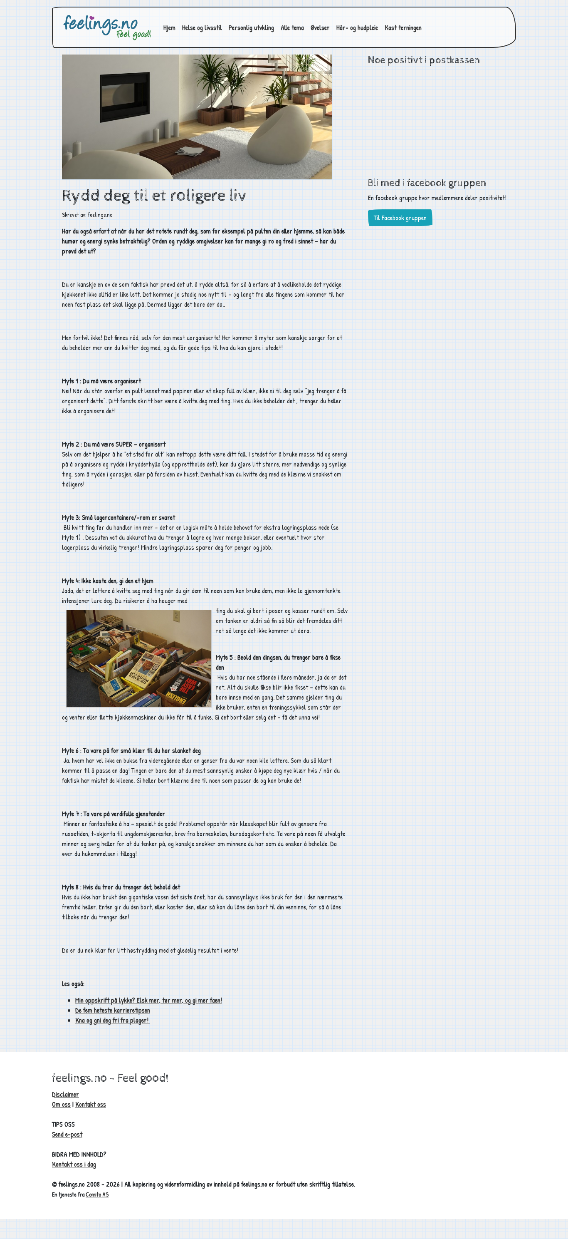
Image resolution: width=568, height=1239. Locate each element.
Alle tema (292, 27)
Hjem (169, 27)
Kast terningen (403, 27)
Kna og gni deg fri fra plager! (112, 1020)
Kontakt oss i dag (74, 1164)
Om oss (61, 1104)
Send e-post (67, 1134)
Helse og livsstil (202, 27)
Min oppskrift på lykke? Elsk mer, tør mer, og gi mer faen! (148, 1000)
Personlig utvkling (251, 27)
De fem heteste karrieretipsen (112, 1010)
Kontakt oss (90, 1104)
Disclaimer (65, 1094)
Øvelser (320, 27)
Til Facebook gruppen (400, 217)
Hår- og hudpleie (357, 27)
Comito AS (97, 1194)
